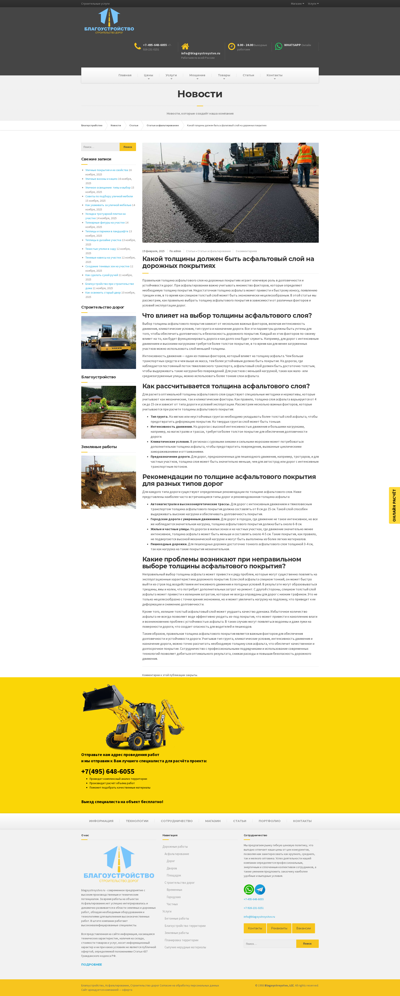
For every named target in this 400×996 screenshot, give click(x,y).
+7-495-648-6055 (254, 899)
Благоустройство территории (185, 926)
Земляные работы (177, 933)
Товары (224, 75)
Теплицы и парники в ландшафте (106, 231)
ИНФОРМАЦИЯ (101, 821)
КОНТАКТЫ (302, 821)
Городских (174, 897)
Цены (148, 75)
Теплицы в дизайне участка (103, 240)
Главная (125, 75)
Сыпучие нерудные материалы (185, 947)
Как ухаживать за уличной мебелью (108, 205)
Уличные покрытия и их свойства (106, 170)
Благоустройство (92, 985)
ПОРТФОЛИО (270, 821)
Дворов (172, 868)
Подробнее (91, 964)
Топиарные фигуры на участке (105, 222)
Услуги (312, 3)
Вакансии (303, 928)
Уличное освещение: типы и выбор (108, 187)
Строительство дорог (180, 883)
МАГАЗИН (213, 821)
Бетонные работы (177, 918)
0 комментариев (246, 251)
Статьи (248, 75)
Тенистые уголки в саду (100, 249)
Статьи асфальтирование (214, 251)
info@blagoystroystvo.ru (259, 917)
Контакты (274, 75)
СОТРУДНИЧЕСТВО (177, 821)
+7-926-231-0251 (254, 908)
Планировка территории (181, 940)
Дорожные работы (175, 847)
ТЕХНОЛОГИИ (137, 821)
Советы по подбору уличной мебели (109, 196)
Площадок (174, 875)
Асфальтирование (177, 854)
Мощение (197, 75)
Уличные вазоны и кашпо (101, 179)
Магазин (296, 3)
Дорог (171, 861)
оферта (127, 990)
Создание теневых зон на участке (107, 266)
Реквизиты (279, 928)
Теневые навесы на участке (103, 257)
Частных (172, 904)
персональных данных (205, 985)
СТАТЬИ (239, 821)
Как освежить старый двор (103, 292)
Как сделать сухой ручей (101, 275)
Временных (174, 890)
